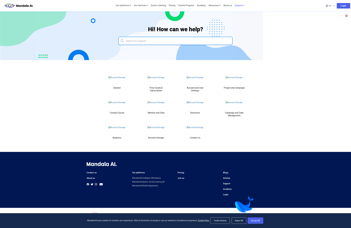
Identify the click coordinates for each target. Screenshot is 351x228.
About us (91, 178)
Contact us (92, 172)
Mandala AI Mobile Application (145, 186)
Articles (226, 178)
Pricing (181, 172)
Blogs (225, 172)
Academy (227, 189)
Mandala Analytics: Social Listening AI (148, 182)
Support (226, 183)
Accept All (255, 220)
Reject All (239, 220)
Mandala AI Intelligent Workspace (146, 178)
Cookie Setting (220, 220)
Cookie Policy (203, 220)
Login (225, 194)
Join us (181, 178)
